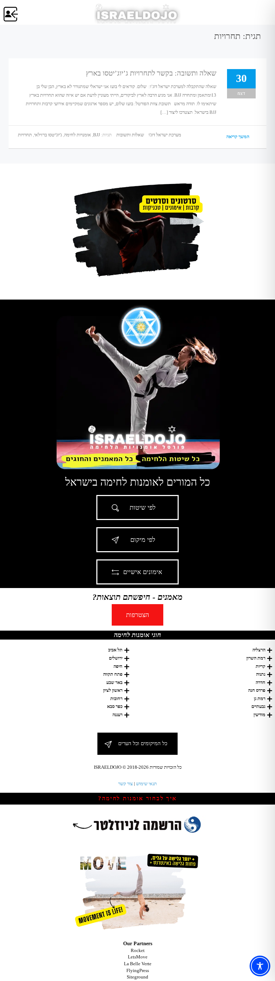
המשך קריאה (238, 136)
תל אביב (115, 649)
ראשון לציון (112, 690)
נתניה (260, 674)
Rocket (138, 950)
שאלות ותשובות (130, 134)
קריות (260, 666)
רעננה (117, 714)
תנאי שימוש (146, 783)
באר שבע (114, 682)
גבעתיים (258, 706)
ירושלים (115, 658)
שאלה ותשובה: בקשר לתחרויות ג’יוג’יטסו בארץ (151, 73)
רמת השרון (255, 658)
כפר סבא (114, 706)
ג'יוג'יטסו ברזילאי (48, 134)
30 (241, 78)
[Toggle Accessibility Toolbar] (260, 966)
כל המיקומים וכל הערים (142, 743)
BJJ (96, 134)
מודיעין (259, 714)
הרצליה (258, 649)
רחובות (116, 698)
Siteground (137, 977)
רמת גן (259, 698)
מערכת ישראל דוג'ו (165, 134)
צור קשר (125, 783)
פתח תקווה (112, 674)
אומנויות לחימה (77, 134)
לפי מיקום (142, 539)
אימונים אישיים (142, 572)
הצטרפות (137, 614)
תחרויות (25, 134)
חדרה (260, 682)
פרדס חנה (256, 690)
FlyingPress (137, 970)
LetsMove (138, 957)
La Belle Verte (137, 963)
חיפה (118, 666)
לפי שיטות (142, 507)
